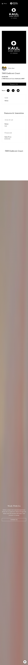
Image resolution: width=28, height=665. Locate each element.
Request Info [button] (14, 84)
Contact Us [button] (14, 519)
